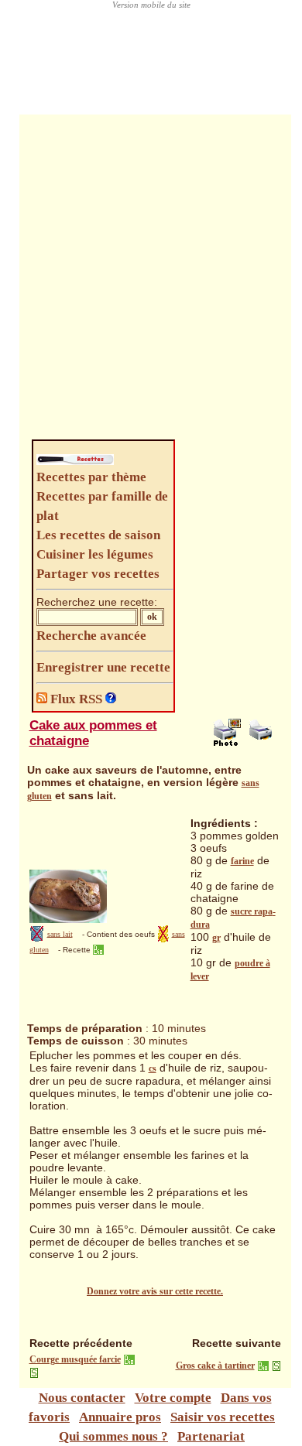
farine (242, 861)
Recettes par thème (91, 477)
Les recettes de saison (98, 535)
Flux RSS (76, 699)
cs (152, 1068)
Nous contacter (82, 1397)
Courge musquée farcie (75, 1359)
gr (216, 937)
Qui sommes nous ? (113, 1436)
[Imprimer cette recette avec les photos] (227, 743)
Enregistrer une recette (103, 667)
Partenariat (211, 1436)
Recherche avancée (91, 635)
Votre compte (173, 1397)
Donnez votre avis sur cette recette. (155, 1291)
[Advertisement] (151, 281)
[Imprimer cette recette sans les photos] (262, 743)
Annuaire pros (120, 1417)
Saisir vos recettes (222, 1417)
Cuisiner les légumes (94, 554)
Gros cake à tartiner (215, 1365)
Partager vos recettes (98, 573)
